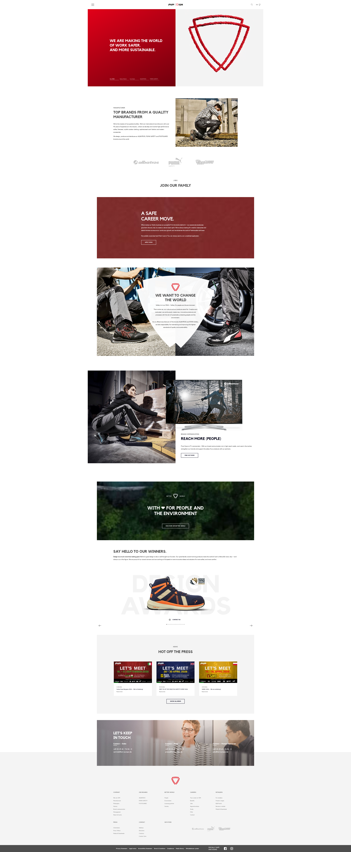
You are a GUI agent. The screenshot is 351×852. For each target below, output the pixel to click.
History (115, 806)
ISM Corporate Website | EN (175, 4)
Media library (180, 848)
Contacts (141, 833)
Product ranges (220, 800)
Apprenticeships (194, 806)
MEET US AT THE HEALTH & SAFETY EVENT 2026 (173, 689)
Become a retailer (220, 806)
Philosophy (116, 803)
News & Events (117, 815)
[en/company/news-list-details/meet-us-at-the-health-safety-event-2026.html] (175, 682)
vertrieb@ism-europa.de (122, 752)
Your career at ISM (195, 798)
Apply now (148, 242)
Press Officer (116, 830)
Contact (192, 815)
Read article (119, 691)
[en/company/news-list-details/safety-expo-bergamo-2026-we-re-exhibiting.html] (133, 682)
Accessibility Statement (145, 848)
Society (167, 806)
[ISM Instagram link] (231, 848)
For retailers (219, 798)
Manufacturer (117, 800)
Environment (168, 800)
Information (116, 827)
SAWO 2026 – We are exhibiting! (211, 689)
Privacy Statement (121, 848)
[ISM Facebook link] (225, 848)
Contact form (142, 836)
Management (117, 812)
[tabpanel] (175, 47)
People (166, 798)
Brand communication (119, 809)
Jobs (191, 803)
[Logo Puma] (211, 828)
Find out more (190, 455)
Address (141, 827)
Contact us (176, 619)
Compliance (170, 848)
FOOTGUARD (143, 803)
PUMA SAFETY (143, 800)
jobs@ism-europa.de (220, 752)
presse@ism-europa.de (173, 752)
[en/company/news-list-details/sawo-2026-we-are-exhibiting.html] (218, 682)
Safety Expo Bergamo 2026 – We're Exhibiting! (130, 689)
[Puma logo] (175, 165)
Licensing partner (169, 803)
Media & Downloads (221, 809)
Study (191, 809)
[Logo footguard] (224, 829)
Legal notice (132, 848)
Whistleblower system (192, 848)
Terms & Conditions (159, 848)
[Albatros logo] (146, 163)
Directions (141, 830)
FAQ (191, 812)
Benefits (192, 800)
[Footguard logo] (205, 163)
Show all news (175, 701)
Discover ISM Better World (175, 526)
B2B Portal (219, 803)
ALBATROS (142, 798)
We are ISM (116, 798)
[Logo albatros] (198, 829)
